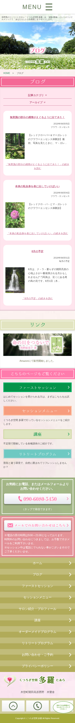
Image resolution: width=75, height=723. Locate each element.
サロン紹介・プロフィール (37, 609)
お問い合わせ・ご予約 (37, 654)
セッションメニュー (37, 597)
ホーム (37, 563)
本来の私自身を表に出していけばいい (37, 186)
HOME (6, 73)
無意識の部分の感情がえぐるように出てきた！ (37, 117)
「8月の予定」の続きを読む (37, 298)
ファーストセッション (37, 586)
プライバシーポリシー (37, 666)
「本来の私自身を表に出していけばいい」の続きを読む (37, 233)
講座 (37, 620)
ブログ (37, 574)
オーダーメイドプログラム (37, 631)
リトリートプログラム (37, 643)
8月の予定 (37, 251)
